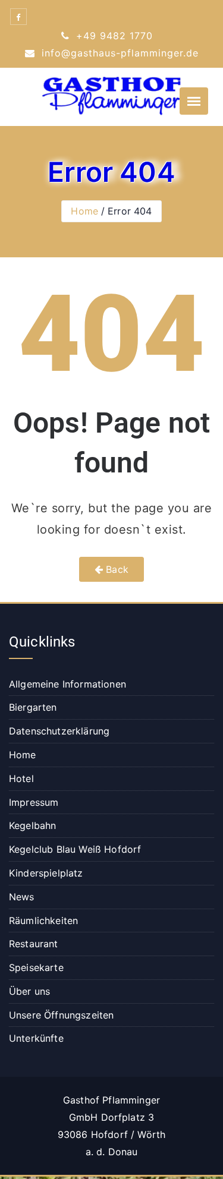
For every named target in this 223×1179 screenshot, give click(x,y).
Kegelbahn (32, 825)
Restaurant (33, 944)
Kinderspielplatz (46, 873)
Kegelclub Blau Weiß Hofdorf (75, 849)
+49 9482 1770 (113, 36)
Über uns (29, 991)
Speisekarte (36, 967)
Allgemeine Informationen (67, 684)
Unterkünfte (36, 1038)
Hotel (21, 778)
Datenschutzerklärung (59, 731)
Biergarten (33, 707)
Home (84, 211)
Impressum (33, 802)
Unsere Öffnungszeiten (61, 1015)
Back (115, 569)
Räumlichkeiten (43, 920)
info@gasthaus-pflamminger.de (118, 53)
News (21, 897)
